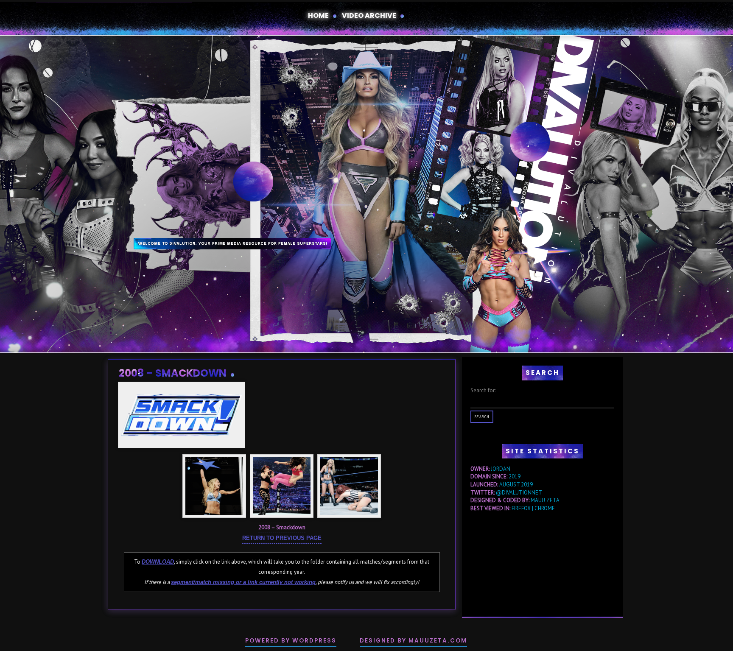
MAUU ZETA (545, 500)
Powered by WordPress (290, 641)
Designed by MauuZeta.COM (413, 641)
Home (318, 15)
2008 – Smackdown (173, 373)
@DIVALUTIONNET (519, 492)
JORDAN (500, 468)
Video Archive (369, 15)
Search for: (482, 390)
